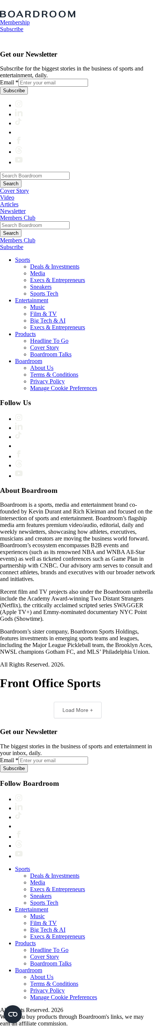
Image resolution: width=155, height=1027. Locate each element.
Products (25, 334)
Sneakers (41, 287)
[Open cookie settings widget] (13, 1014)
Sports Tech (44, 293)
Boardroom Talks (50, 354)
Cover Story (14, 191)
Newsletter (13, 211)
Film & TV (43, 314)
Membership (15, 22)
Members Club (17, 218)
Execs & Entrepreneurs (57, 280)
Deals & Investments (54, 266)
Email (9, 82)
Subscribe (11, 29)
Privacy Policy (47, 381)
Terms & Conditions (54, 374)
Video (7, 197)
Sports (22, 260)
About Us (41, 368)
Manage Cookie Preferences (63, 388)
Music (37, 307)
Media (37, 273)
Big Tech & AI (47, 320)
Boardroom (28, 361)
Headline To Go (49, 341)
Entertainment (31, 300)
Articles (9, 204)
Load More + (77, 710)
